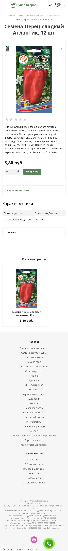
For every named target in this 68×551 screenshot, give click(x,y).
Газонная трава (34, 407)
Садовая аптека (34, 357)
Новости (34, 473)
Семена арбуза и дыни (33, 352)
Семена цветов (33, 371)
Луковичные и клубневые (34, 366)
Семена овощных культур (33, 348)
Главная (11, 15)
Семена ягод (34, 361)
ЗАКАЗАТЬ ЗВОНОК (50, 543)
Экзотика (34, 389)
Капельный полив (34, 417)
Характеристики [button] (18, 190)
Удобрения (34, 398)
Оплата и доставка (34, 468)
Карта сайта (34, 477)
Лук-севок (33, 380)
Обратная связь (34, 464)
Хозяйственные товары (34, 444)
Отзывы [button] (12, 232)
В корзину (32, 171)
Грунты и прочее (33, 440)
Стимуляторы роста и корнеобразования (34, 435)
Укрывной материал (34, 394)
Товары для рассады (33, 426)
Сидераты (33, 430)
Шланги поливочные (33, 412)
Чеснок (34, 375)
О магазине (33, 459)
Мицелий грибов (34, 384)
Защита (34, 403)
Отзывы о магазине (34, 482)
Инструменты (34, 421)
